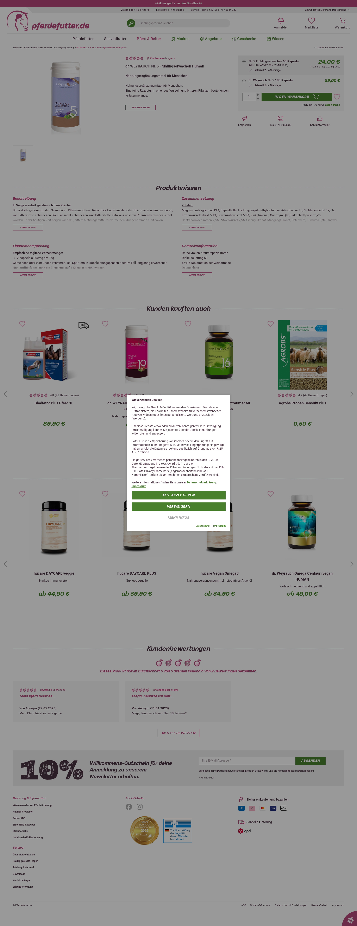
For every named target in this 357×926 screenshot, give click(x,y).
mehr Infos (178, 518)
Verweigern (178, 506)
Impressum (139, 486)
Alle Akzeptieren (178, 495)
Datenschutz (202, 526)
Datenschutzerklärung (201, 482)
